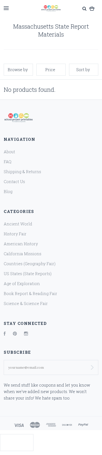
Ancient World (18, 223)
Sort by (83, 69)
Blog (8, 191)
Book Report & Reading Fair (30, 293)
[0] (92, 8)
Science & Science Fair (26, 303)
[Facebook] (5, 334)
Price (50, 69)
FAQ (7, 161)
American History (21, 243)
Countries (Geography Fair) (29, 263)
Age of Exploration (22, 283)
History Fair (15, 233)
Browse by (18, 69)
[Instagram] (26, 334)
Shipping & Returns (22, 171)
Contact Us (14, 181)
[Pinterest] (15, 334)
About (9, 151)
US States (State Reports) (27, 273)
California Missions (22, 253)
